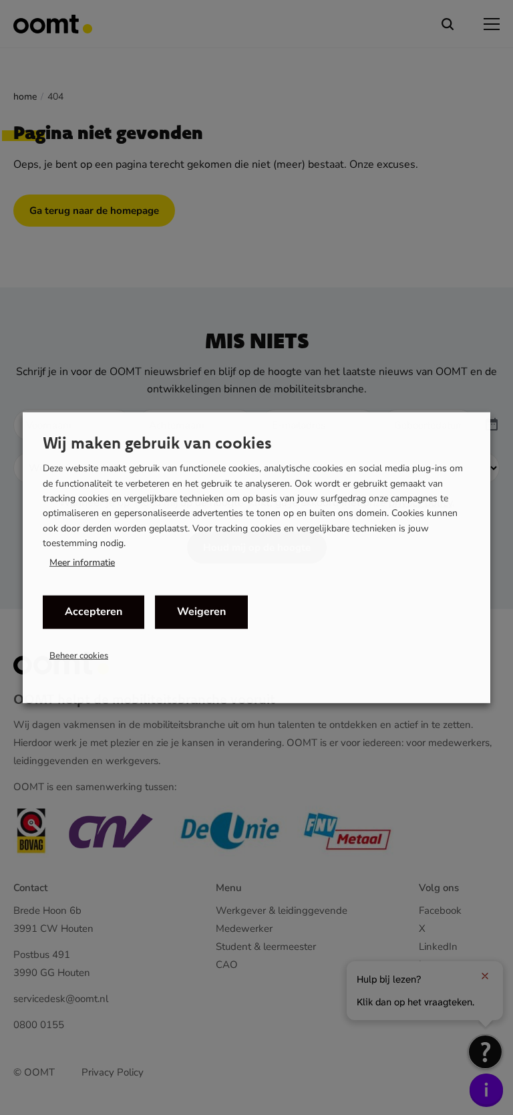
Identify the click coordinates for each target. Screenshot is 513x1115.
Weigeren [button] (201, 611)
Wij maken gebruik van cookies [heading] (157, 442)
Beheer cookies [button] (78, 655)
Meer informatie (82, 562)
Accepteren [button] (93, 611)
